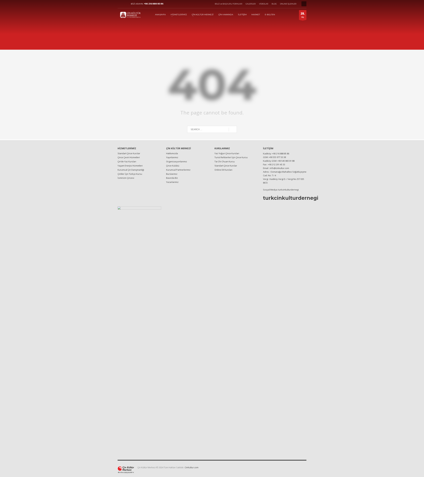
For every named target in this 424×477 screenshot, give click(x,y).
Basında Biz (172, 177)
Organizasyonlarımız (176, 161)
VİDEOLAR (263, 4)
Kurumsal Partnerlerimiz (178, 169)
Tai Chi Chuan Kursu (224, 161)
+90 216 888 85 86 (153, 3)
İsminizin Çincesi (126, 177)
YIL (303, 15)
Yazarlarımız (172, 182)
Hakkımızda (172, 153)
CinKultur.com (191, 467)
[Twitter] (125, 3)
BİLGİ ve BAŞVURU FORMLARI (228, 4)
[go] (233, 129)
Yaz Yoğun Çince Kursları (226, 153)
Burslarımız (171, 173)
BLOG (274, 4)
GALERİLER (251, 4)
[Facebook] (120, 3)
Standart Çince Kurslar (129, 153)
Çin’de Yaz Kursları (127, 161)
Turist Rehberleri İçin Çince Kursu (231, 157)
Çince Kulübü (172, 165)
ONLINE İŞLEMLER (288, 4)
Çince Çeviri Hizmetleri (129, 157)
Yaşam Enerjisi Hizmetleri (130, 165)
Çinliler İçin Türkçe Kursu (130, 173)
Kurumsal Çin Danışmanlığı (131, 169)
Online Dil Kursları (223, 169)
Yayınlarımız (172, 157)
